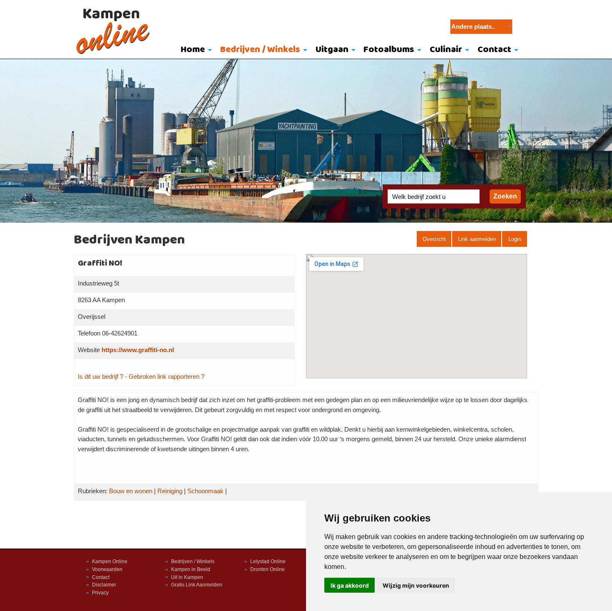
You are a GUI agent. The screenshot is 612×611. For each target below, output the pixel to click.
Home (193, 49)
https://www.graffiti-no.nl (138, 350)
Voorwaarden (107, 569)
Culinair (446, 49)
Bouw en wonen (130, 491)
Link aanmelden (477, 239)
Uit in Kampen (187, 577)
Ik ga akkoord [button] (350, 585)
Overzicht (434, 239)
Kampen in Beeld (190, 569)
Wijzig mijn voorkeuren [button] (416, 585)
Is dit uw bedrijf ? (100, 376)
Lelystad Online (268, 561)
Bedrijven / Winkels (260, 49)
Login (514, 239)
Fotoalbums (388, 49)
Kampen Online (109, 561)
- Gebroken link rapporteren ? (164, 376)
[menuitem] (194, 50)
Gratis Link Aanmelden (196, 585)
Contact (494, 49)
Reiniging (169, 491)
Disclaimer (104, 585)
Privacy (100, 593)
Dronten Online (267, 569)
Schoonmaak (205, 491)
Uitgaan (332, 49)
